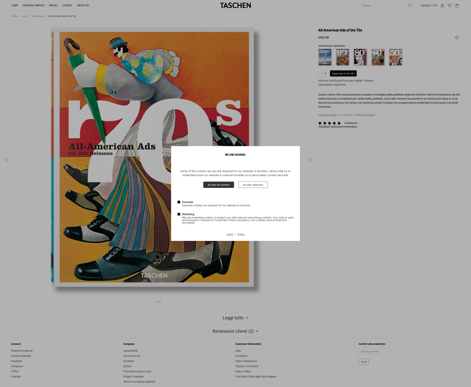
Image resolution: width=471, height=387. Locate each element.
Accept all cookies (219, 184)
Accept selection (253, 184)
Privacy (241, 234)
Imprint (230, 234)
